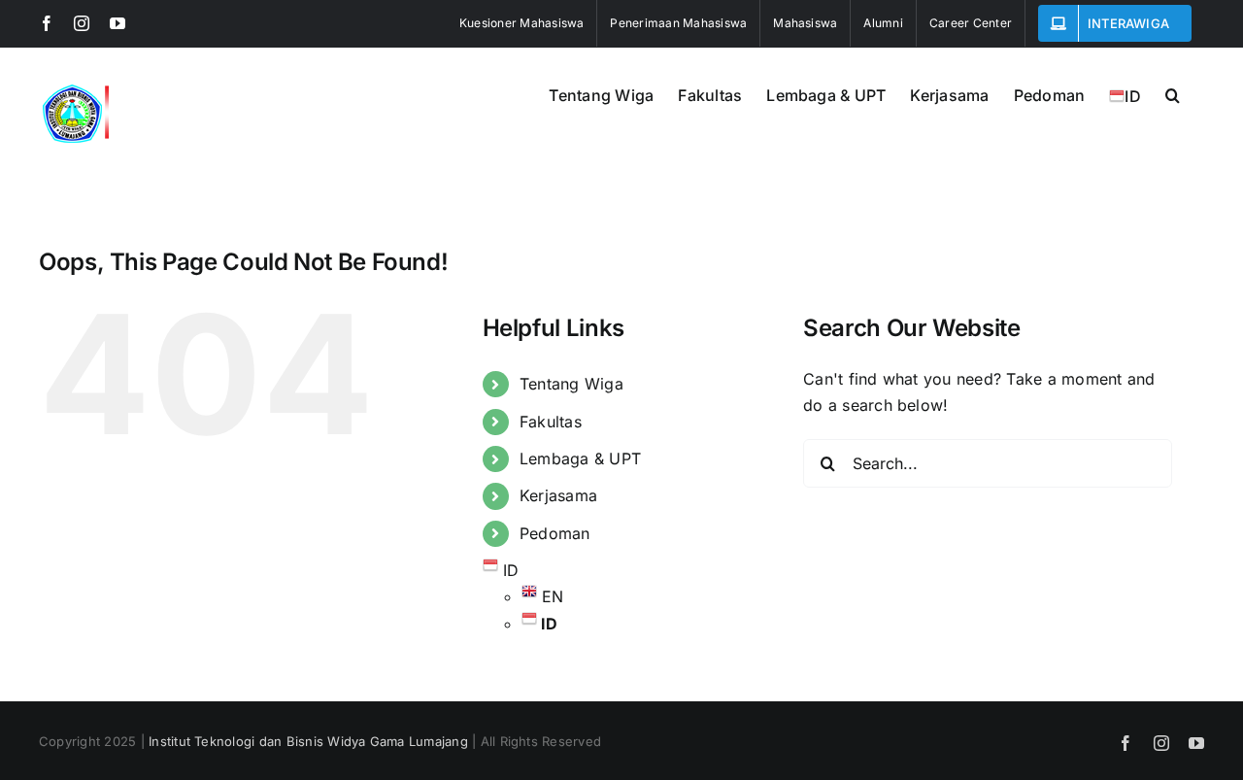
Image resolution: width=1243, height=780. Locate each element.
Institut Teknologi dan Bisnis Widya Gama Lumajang (308, 741)
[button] (1172, 93)
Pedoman (555, 533)
